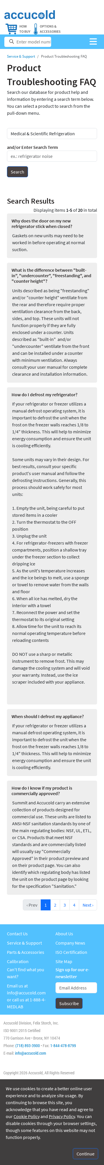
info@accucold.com (26, 993)
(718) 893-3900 (27, 1045)
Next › (88, 905)
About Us (64, 933)
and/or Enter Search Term (32, 147)
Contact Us (17, 933)
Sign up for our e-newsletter (72, 973)
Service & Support (21, 56)
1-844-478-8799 (63, 1045)
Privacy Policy (62, 1116)
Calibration (18, 961)
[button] (93, 42)
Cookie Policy (27, 1116)
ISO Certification (71, 952)
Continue (85, 1154)
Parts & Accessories (25, 952)
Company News (70, 943)
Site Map (63, 961)
